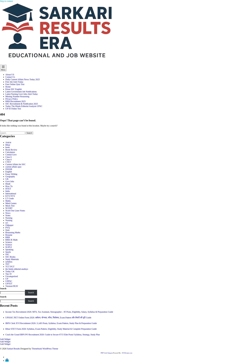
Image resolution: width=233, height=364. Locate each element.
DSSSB (8, 169)
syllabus (8, 262)
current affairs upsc (13, 167)
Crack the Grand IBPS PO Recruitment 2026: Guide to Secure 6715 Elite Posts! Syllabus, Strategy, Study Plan (52, 334)
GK (7, 179)
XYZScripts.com (127, 353)
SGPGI (8, 247)
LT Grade (9, 198)
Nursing (8, 218)
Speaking (9, 249)
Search (3, 288)
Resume (8, 235)
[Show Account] (7, 360)
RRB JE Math (11, 240)
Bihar (7, 145)
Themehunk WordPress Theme (45, 349)
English (8, 172)
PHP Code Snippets (107, 353)
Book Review (11, 150)
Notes (7, 215)
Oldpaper (9, 225)
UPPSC (8, 281)
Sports (8, 252)
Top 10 (8, 274)
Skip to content (6, 1)
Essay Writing (11, 174)
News (7, 213)
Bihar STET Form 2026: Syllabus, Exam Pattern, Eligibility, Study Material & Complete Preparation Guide (51, 329)
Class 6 (8, 157)
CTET (8, 162)
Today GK (10, 271)
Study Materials (12, 259)
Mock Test (9, 206)
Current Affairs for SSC (15, 164)
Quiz (7, 230)
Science (8, 242)
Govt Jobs (9, 181)
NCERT (9, 208)
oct (6, 223)
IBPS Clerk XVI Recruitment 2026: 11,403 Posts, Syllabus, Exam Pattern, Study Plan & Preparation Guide (51, 323)
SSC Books (10, 257)
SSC (7, 254)
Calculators (10, 152)
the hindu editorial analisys (16, 269)
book (7, 147)
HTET (8, 189)
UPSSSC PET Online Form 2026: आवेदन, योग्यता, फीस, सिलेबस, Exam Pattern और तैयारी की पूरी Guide (48, 317)
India (7, 191)
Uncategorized (11, 276)
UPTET (8, 283)
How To (9, 186)
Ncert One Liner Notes (15, 210)
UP (6, 279)
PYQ (7, 227)
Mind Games (10, 203)
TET (7, 264)
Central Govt (10, 154)
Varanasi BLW (11, 286)
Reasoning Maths (12, 232)
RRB (7, 237)
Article (8, 142)
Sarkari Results (6, 63)
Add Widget (5, 339)
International (10, 193)
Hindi (7, 184)
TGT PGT (9, 266)
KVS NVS (10, 196)
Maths (8, 201)
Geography (10, 176)
